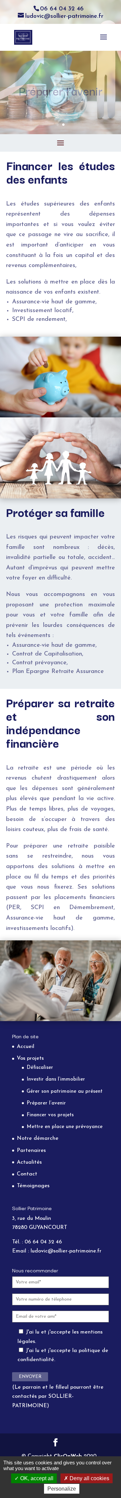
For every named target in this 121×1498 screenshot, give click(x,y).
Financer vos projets (50, 1115)
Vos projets (30, 1058)
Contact (27, 1174)
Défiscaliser (40, 1067)
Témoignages (33, 1186)
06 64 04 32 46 (62, 9)
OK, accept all (36, 1478)
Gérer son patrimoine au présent (65, 1091)
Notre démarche (37, 1138)
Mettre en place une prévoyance (65, 1126)
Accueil (25, 1046)
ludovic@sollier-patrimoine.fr (66, 1251)
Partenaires (31, 1150)
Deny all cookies (88, 1478)
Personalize (61, 1489)
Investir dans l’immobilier (56, 1079)
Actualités (29, 1162)
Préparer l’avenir (46, 1103)
